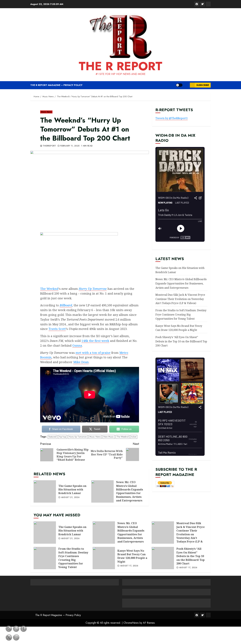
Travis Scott (57, 329)
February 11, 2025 (70, 146)
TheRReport (49, 146)
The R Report (120, 66)
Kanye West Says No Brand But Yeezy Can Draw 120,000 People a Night (178, 328)
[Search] (186, 85)
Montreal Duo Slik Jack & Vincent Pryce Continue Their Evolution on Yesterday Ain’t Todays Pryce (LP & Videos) (180, 299)
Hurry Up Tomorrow (78, 436)
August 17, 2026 (129, 566)
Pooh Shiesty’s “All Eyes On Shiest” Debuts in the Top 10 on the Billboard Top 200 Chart (181, 341)
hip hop (62, 436)
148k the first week (95, 341)
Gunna (77, 345)
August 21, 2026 (70, 497)
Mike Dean (81, 362)
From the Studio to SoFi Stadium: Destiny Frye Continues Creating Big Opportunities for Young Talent (180, 314)
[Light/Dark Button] (179, 85)
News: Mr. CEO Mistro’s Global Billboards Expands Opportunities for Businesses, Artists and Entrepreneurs (102, 491)
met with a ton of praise (93, 353)
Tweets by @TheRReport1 (171, 118)
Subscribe (202, 85)
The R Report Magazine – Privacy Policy (56, 85)
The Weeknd (49, 289)
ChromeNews (131, 623)
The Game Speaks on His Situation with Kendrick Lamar (45, 491)
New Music (108, 436)
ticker (133, 436)
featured (52, 436)
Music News (46, 112)
